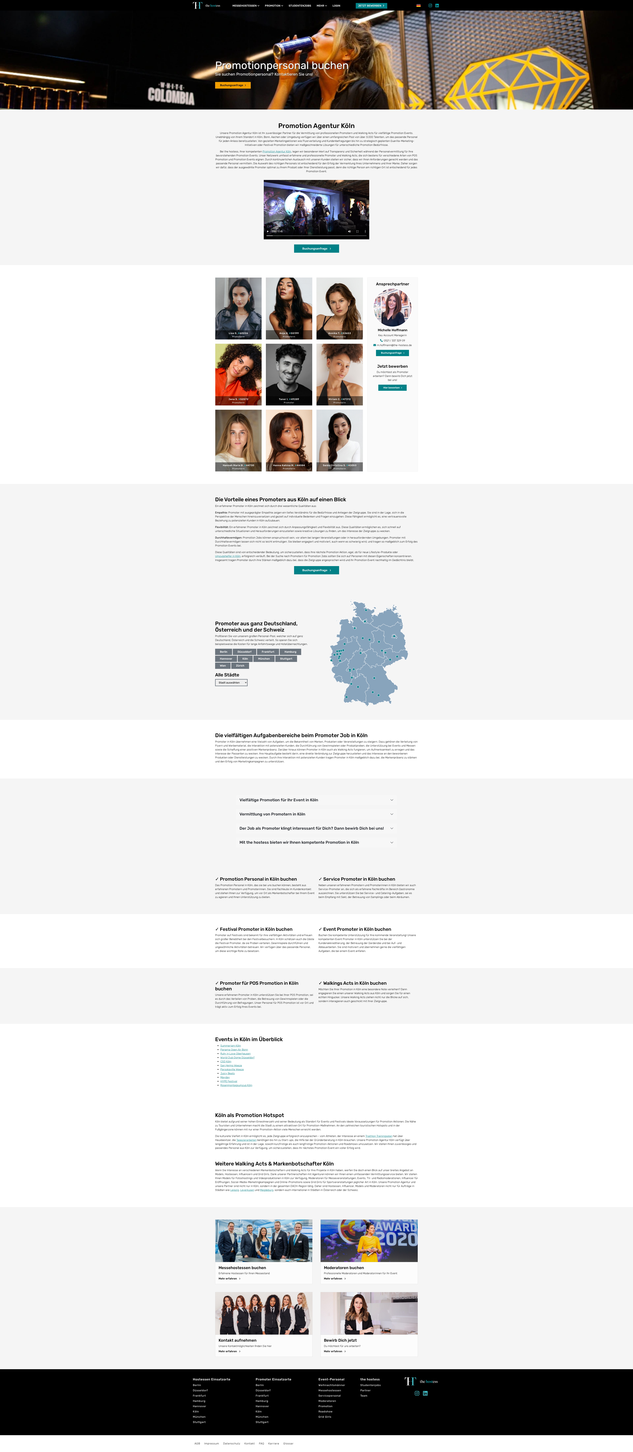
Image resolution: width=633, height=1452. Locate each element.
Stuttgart (286, 658)
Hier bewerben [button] (391, 387)
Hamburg (290, 651)
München (264, 658)
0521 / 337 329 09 (394, 340)
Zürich (240, 665)
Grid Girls (324, 1416)
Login (336, 5)
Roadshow (325, 1411)
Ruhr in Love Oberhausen (235, 1053)
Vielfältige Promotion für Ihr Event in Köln (279, 800)
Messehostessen (244, 5)
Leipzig (234, 1190)
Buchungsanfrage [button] (315, 248)
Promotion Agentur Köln (277, 151)
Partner (365, 1390)
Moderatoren (327, 1401)
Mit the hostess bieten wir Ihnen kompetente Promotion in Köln (299, 842)
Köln (245, 658)
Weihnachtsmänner (331, 1385)
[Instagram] (430, 6)
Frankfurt (268, 651)
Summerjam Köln (230, 1045)
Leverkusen (247, 1190)
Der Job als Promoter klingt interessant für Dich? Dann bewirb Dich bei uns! (312, 828)
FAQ (261, 1443)
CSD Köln (225, 1061)
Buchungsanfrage (231, 85)
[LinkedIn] (437, 6)
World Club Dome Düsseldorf (237, 1057)
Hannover (226, 658)
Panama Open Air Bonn (234, 1049)
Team (363, 1395)
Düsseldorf (245, 651)
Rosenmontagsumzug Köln (236, 1085)
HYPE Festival (228, 1081)
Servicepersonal (329, 1395)
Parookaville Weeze (232, 1069)
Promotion (272, 5)
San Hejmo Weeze (231, 1065)
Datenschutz (231, 1443)
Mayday (225, 1077)
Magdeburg (266, 1190)
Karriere (273, 1443)
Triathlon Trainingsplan (378, 1136)
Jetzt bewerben (370, 5)
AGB (197, 1443)
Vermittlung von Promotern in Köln (272, 814)
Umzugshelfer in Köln (228, 556)
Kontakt (249, 1443)
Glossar (288, 1443)
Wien (223, 665)
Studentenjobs (300, 5)
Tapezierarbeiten (246, 1140)
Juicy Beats (227, 1073)
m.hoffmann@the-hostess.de (394, 345)
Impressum (211, 1443)
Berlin (223, 651)
